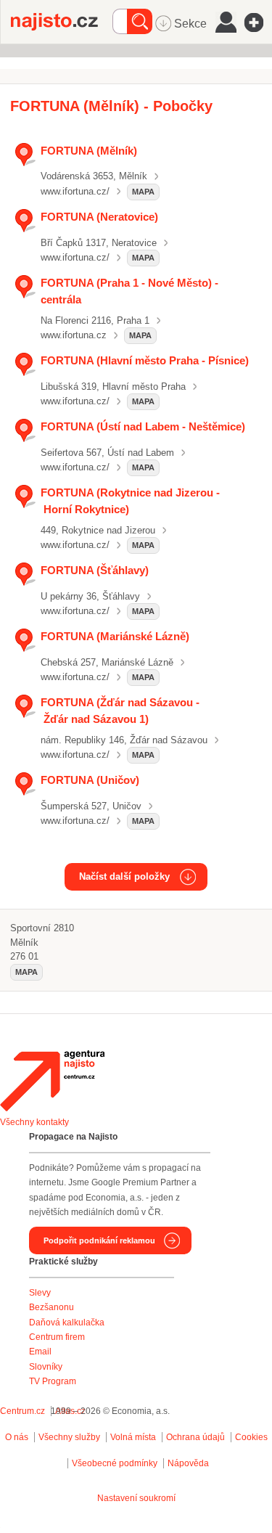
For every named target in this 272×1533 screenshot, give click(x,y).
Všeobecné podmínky (114, 1463)
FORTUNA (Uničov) (90, 780)
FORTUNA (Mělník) (89, 150)
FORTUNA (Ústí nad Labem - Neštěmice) (143, 426)
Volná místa (133, 1437)
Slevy (40, 1293)
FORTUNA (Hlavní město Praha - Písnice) (145, 360)
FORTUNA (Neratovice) (99, 216)
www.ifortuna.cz (74, 335)
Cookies (251, 1437)
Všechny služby (70, 1437)
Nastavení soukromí (136, 1498)
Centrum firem (57, 1337)
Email (40, 1351)
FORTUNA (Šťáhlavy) (95, 570)
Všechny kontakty (34, 1122)
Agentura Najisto (52, 1080)
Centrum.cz (22, 1411)
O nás (16, 1437)
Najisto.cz (61, 22)
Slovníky (45, 1367)
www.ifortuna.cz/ (75, 191)
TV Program (52, 1381)
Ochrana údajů (195, 1437)
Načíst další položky (124, 876)
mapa (143, 191)
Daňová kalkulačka (66, 1322)
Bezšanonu (51, 1307)
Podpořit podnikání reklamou (99, 1240)
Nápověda (188, 1463)
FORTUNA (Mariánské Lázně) (115, 636)
